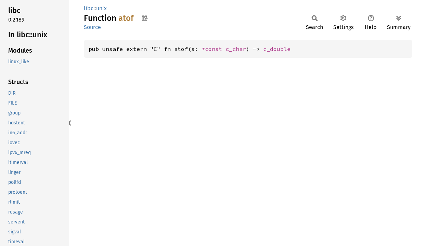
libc (88, 8)
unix (101, 8)
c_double (277, 48)
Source (92, 27)
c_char (236, 48)
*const (214, 48)
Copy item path (144, 18)
